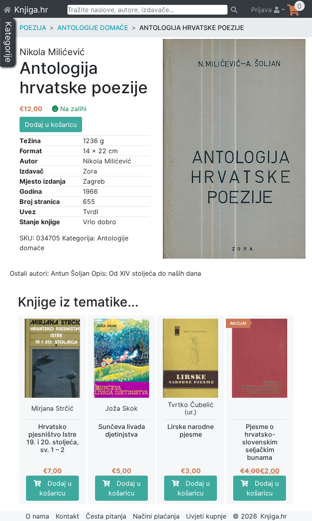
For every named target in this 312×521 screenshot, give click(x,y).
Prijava (262, 10)
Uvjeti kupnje (206, 516)
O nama (37, 516)
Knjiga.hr (31, 10)
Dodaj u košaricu (51, 124)
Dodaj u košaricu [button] (55, 488)
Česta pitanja (106, 516)
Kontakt (67, 516)
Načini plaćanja (156, 516)
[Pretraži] (235, 9)
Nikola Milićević (107, 161)
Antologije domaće (92, 28)
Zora (90, 171)
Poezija (33, 28)
